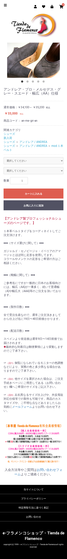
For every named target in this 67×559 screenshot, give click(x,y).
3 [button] (33, 82)
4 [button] (39, 82)
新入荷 (8, 138)
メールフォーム (22, 406)
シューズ (9, 134)
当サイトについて (34, 489)
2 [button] (28, 82)
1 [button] (23, 82)
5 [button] (44, 82)
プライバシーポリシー (33, 498)
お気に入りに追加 (34, 205)
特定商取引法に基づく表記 (34, 507)
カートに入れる (33, 193)
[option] (33, 60)
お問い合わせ (33, 516)
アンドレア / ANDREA (33, 142)
